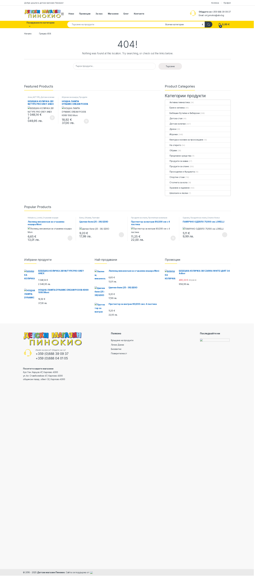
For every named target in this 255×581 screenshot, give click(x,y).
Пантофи (95, 218)
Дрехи (173, 129)
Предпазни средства (180, 155)
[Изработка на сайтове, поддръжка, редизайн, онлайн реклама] (91, 572)
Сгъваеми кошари (50, 218)
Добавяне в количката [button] (49, 117)
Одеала (186, 218)
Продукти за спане (179, 166)
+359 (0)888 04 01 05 (52, 358)
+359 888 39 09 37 (221, 11)
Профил (227, 3)
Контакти (139, 13)
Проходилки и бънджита (182, 171)
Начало (28, 33)
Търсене (170, 66)
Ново (71, 13)
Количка (215, 3)
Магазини (113, 13)
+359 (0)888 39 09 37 (52, 354)
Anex (30, 97)
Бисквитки (116, 349)
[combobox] (115, 24)
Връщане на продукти (122, 340)
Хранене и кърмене (179, 187)
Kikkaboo (32, 218)
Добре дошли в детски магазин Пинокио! (43, 3)
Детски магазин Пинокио (51, 572)
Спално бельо (213, 218)
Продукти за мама (179, 161)
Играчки (174, 134)
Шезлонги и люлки (179, 193)
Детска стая (176, 118)
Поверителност (119, 353)
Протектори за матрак (157, 218)
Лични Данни (117, 344)
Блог (126, 13)
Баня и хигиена (177, 107)
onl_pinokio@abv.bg (214, 15)
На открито (175, 145)
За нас (99, 13)
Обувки (173, 150)
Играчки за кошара (70, 97)
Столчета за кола (178, 182)
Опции (121, 234)
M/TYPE (36, 97)
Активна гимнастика (180, 102)
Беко (81, 218)
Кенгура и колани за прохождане (186, 139)
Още (70, 238)
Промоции (84, 13)
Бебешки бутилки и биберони (185, 113)
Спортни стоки (177, 177)
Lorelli (39, 218)
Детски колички (47, 97)
